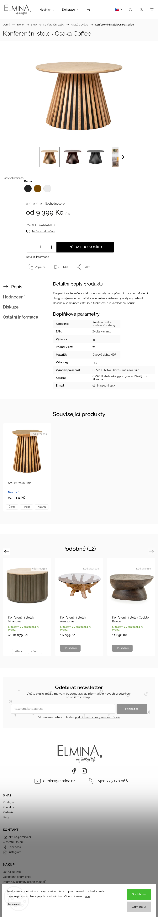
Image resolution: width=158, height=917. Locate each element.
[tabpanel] (27, 467)
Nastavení (14, 904)
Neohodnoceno (55, 203)
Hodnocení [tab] (13, 296)
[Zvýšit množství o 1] (51, 247)
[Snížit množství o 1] (31, 247)
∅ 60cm (19, 651)
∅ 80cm (35, 651)
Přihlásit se (132, 708)
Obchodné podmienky (17, 876)
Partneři (8, 812)
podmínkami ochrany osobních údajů (97, 717)
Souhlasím (139, 894)
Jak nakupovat (12, 871)
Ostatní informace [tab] (20, 317)
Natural (42, 507)
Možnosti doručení (43, 231)
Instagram (84, 771)
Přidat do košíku (85, 247)
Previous (7, 551)
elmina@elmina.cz (59, 781)
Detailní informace (37, 256)
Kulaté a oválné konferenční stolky (103, 324)
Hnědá (26, 507)
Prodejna (8, 802)
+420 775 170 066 (113, 781)
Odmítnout (139, 907)
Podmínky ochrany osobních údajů (24, 881)
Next (152, 551)
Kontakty (8, 807)
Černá (12, 507)
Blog (6, 817)
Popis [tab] (16, 286)
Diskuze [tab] (10, 306)
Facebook (74, 771)
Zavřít (145, 279)
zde (87, 896)
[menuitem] (47, 9)
